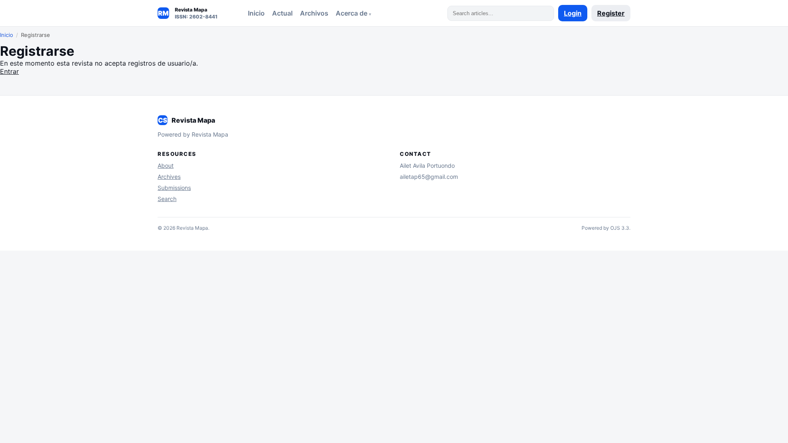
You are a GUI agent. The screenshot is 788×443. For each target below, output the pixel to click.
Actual (282, 13)
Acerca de (352, 13)
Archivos (314, 13)
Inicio (256, 13)
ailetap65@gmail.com (429, 176)
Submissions (174, 187)
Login (573, 13)
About (166, 165)
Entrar (9, 71)
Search (167, 198)
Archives (169, 176)
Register (611, 13)
